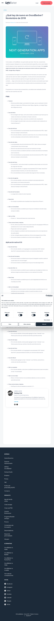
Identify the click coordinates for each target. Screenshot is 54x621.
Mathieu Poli (12, 22)
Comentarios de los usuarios (8, 526)
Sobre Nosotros (8, 458)
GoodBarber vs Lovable (8, 569)
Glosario (6, 539)
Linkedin (9, 597)
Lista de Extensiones (7, 512)
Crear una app (8, 504)
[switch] (20, 315)
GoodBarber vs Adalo (8, 548)
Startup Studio (8, 472)
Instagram (9, 587)
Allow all (44, 324)
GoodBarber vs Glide (8, 564)
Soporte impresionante (8, 462)
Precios (6, 522)
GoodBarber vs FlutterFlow (8, 558)
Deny (10, 324)
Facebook (9, 584)
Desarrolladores (8, 530)
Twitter (8, 590)
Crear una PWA (8, 508)
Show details (47, 320)
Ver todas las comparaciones (8, 574)
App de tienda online (8, 500)
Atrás (5, 10)
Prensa (6, 479)
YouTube (9, 594)
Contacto (7, 491)
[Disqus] (27, 425)
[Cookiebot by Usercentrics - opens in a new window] (46, 296)
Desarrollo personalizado (8, 534)
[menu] (3, 3)
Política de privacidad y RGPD (9, 486)
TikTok (8, 604)
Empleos (6, 475)
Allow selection (27, 324)
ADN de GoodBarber (7, 467)
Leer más (16, 401)
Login (37, 3)
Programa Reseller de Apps (9, 517)
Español (28, 615)
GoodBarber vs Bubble (8, 553)
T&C (5, 482)
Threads (9, 601)
